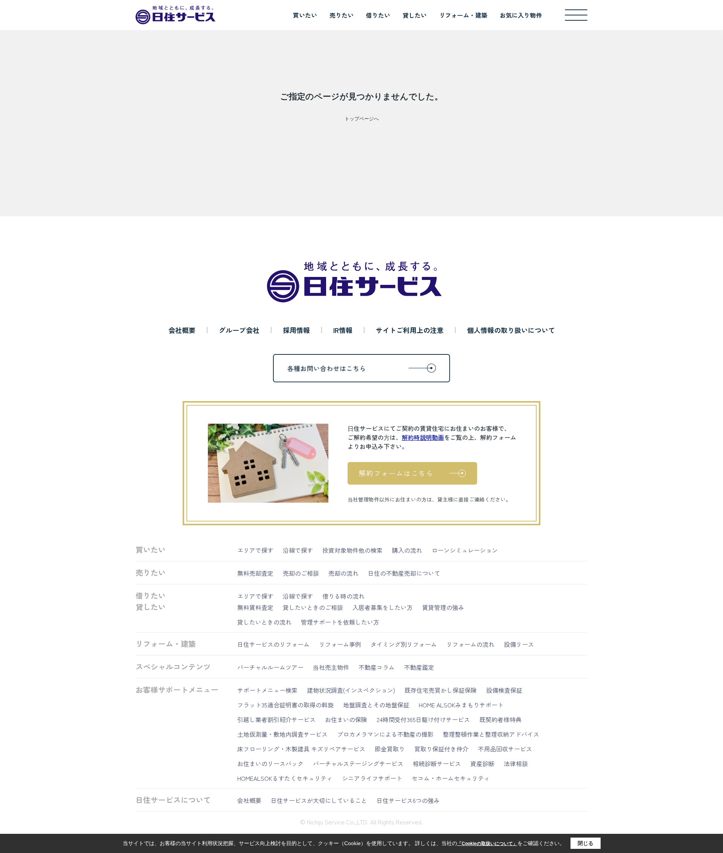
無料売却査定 (255, 573)
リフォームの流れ (470, 644)
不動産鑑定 (419, 667)
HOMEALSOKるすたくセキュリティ (285, 778)
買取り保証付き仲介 (441, 748)
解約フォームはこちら (396, 473)
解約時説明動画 (423, 437)
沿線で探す (298, 550)
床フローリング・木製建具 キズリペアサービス (301, 748)
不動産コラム (376, 667)
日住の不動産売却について (404, 573)
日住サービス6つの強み (408, 800)
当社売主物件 (331, 667)
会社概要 (181, 330)
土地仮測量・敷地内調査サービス (282, 734)
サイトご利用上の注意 (410, 330)
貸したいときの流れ (264, 621)
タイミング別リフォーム (404, 644)
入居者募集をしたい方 (382, 607)
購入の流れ (407, 550)
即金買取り (390, 748)
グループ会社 (239, 330)
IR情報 (342, 330)
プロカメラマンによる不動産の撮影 (385, 734)
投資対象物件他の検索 (352, 550)
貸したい (415, 15)
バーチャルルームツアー (270, 667)
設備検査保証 (504, 690)
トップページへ (362, 119)
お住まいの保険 (346, 719)
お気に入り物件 (521, 15)
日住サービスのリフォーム (273, 644)
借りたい (378, 15)
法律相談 (516, 763)
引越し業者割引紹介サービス (276, 719)
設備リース (519, 644)
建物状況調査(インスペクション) (351, 690)
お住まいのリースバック (270, 763)
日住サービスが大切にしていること (319, 800)
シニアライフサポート (372, 778)
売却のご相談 (301, 573)
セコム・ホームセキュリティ (451, 778)
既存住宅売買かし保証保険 (440, 690)
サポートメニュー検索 (267, 690)
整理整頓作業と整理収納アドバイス (491, 734)
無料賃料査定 (255, 607)
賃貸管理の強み (443, 607)
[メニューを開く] (576, 15)
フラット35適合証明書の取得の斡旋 (285, 704)
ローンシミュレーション (465, 550)
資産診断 (482, 763)
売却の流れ (343, 573)
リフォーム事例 (340, 644)
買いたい (305, 15)
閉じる (585, 843)
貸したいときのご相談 (313, 607)
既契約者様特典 (500, 719)
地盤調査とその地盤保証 (376, 704)
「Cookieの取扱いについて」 (487, 843)
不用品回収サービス (505, 748)
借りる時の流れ (343, 596)
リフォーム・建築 (463, 15)
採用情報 (296, 330)
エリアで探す (255, 550)
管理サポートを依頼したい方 (340, 621)
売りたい (341, 15)
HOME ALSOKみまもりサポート (461, 704)
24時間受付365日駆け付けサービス (423, 719)
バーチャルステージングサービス (358, 763)
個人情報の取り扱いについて (511, 330)
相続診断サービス (437, 763)
